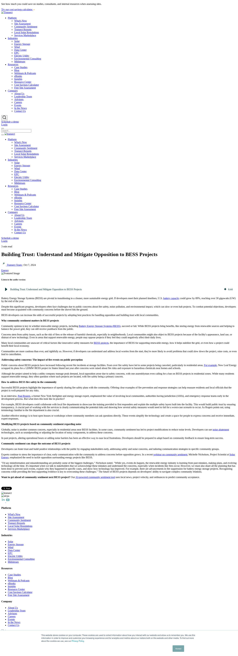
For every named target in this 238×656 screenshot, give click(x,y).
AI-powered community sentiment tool (95, 477)
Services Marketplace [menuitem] (25, 35)
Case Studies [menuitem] (20, 67)
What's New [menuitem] (20, 20)
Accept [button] (178, 648)
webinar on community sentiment (170, 454)
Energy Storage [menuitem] (22, 44)
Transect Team (14, 265)
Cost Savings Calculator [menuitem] (26, 84)
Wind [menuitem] (17, 47)
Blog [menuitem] (16, 70)
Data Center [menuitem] (20, 50)
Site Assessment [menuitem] (22, 23)
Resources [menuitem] (13, 64)
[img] (225, 289)
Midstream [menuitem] (19, 61)
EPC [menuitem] (16, 52)
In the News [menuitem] (20, 108)
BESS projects (101, 343)
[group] (119, 289)
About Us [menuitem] (19, 93)
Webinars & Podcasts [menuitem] (25, 73)
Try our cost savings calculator (17, 9)
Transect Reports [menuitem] (22, 29)
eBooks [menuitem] (18, 76)
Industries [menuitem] (13, 38)
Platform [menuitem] (12, 18)
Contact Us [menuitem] (20, 111)
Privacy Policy (78, 640)
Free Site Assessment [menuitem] (25, 87)
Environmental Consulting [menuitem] (27, 58)
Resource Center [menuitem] (22, 82)
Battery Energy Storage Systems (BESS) (99, 326)
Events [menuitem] (17, 105)
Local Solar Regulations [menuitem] (26, 32)
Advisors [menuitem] (18, 99)
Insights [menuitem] (18, 79)
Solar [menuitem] (17, 41)
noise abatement (221, 429)
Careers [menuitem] (18, 102)
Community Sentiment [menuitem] (25, 26)
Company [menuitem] (13, 90)
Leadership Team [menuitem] (23, 96)
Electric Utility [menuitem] (21, 55)
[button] (6, 289)
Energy (5, 270)
